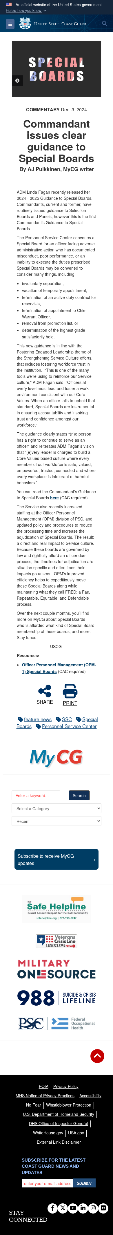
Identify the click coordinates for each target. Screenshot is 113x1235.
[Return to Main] (97, 1059)
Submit (84, 1183)
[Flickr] (103, 1208)
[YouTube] (73, 1208)
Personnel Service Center (69, 726)
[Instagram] (93, 1208)
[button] (27, 11)
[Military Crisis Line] (56, 941)
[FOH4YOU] (56, 1023)
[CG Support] (56, 969)
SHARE (45, 701)
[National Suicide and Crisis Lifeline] (56, 998)
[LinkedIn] (83, 1208)
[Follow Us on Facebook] (53, 1208)
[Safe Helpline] (56, 908)
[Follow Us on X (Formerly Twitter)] (63, 1208)
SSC (67, 719)
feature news (38, 719)
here (54, 497)
